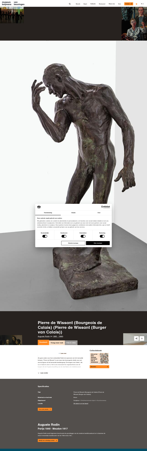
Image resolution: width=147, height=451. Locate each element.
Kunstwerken (29, 11)
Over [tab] (99, 212)
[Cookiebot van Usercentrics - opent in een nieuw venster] (102, 207)
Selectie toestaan (73, 243)
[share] (136, 338)
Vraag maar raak (57, 343)
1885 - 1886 (58, 336)
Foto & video (71, 343)
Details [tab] (73, 212)
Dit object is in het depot (81, 403)
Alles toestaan (98, 243)
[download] (142, 338)
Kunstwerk (43, 342)
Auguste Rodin (44, 336)
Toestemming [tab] (48, 212)
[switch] (64, 236)
